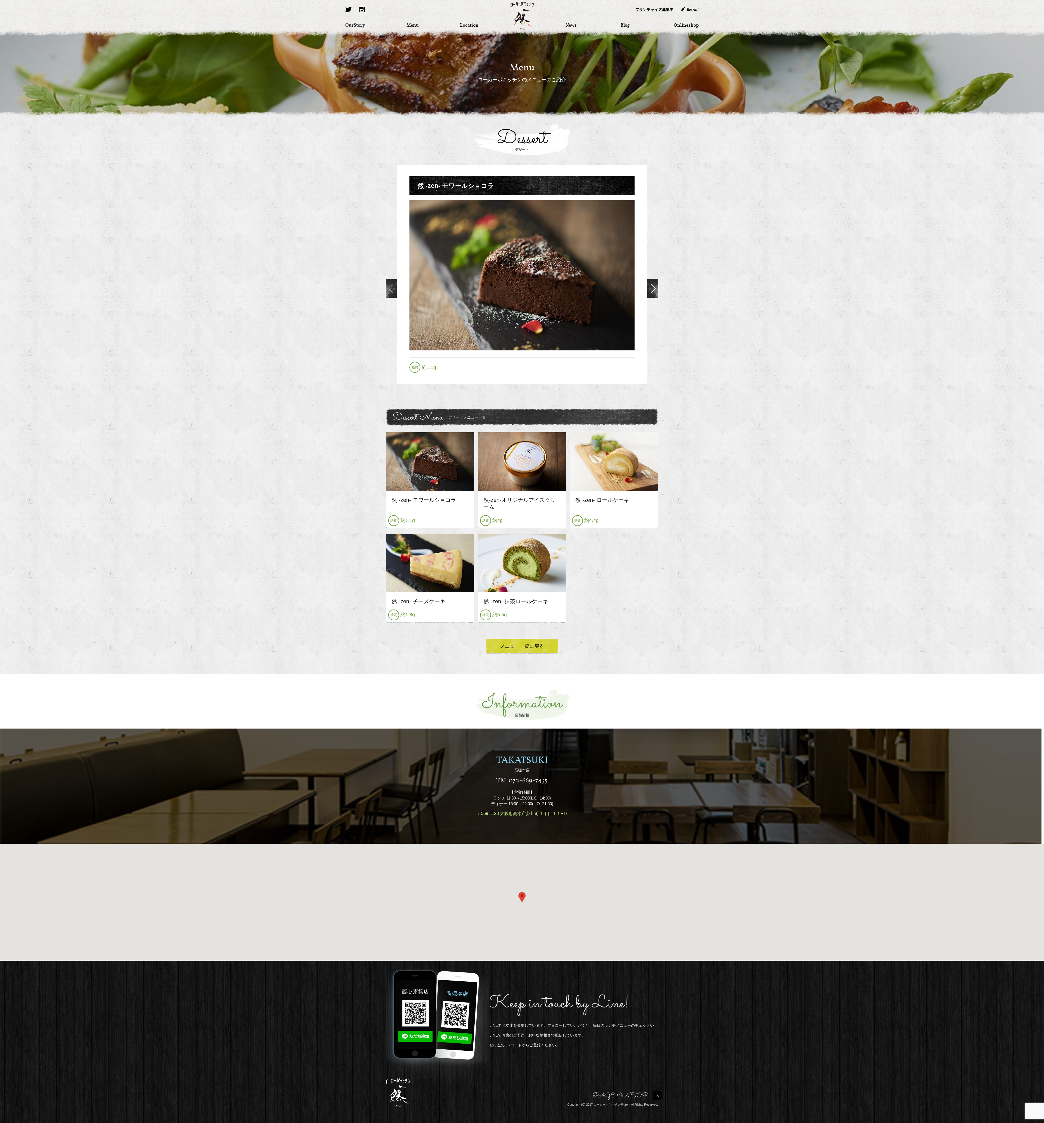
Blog (625, 25)
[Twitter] (348, 9)
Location (469, 25)
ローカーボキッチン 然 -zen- (522, 16)
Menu (412, 25)
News (571, 25)
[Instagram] (362, 9)
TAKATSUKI (522, 760)
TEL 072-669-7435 (522, 780)
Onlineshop (686, 25)
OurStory (355, 25)
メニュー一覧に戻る (522, 646)
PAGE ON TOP (620, 1096)
